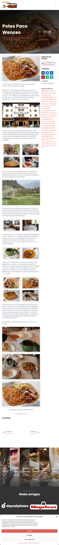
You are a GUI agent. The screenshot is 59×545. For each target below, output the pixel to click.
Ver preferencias (29, 539)
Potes (52, 65)
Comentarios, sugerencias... (16, 474)
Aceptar (29, 531)
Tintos (48, 140)
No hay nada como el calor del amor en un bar (5, 478)
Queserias (52, 134)
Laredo (51, 123)
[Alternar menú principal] (55, 5)
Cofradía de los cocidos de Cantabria (35, 476)
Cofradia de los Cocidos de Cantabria (48, 104)
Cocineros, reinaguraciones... (27, 474)
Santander (47, 136)
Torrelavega (46, 142)
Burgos (47, 95)
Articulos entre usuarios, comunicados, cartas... (46, 475)
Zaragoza (48, 145)
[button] (56, 516)
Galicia (47, 119)
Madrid (48, 127)
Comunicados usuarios (47, 469)
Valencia (47, 144)
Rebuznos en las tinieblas (16, 470)
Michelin (47, 129)
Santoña (45, 138)
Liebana (16, 40)
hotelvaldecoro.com (21, 414)
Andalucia (45, 90)
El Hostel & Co (46, 114)
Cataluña (45, 103)
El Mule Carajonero (30, 491)
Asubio (47, 94)
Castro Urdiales (50, 101)
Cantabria (8, 40)
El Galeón (53, 112)
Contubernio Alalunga (48, 110)
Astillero (47, 92)
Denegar (29, 535)
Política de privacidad (34, 543)
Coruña (44, 112)
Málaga (47, 132)
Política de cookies (23, 543)
